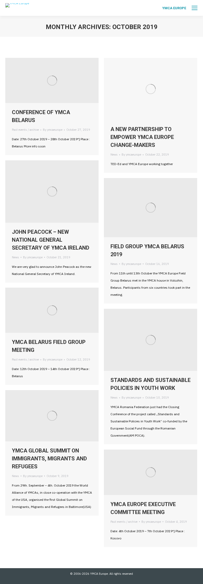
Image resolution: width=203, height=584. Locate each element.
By (52, 130)
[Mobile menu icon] (194, 8)
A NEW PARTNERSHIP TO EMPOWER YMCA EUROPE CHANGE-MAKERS (142, 137)
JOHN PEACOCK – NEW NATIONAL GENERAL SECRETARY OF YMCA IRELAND (50, 240)
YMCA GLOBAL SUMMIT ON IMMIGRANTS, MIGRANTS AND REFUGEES (49, 458)
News (114, 154)
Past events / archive (25, 130)
